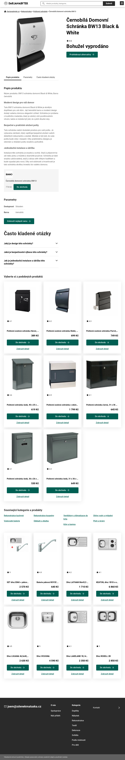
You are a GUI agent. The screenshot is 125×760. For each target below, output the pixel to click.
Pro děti (75, 745)
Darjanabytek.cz (13, 11)
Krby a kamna (69, 524)
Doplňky (75, 711)
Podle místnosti (78, 740)
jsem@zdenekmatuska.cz (24, 706)
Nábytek (75, 716)
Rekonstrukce (26, 11)
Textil (74, 725)
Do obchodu (22, 187)
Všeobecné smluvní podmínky (14, 757)
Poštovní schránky (40, 11)
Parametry (27, 77)
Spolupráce (56, 711)
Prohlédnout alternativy (80, 54)
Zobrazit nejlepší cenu (17, 221)
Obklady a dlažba (41, 521)
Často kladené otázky (45, 77)
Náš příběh (55, 716)
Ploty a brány (99, 521)
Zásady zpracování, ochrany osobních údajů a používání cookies (46, 757)
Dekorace (76, 730)
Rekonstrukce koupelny (44, 515)
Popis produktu (12, 77)
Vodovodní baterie (12, 521)
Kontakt (96, 707)
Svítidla (75, 735)
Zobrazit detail (22, 349)
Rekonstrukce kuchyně (14, 515)
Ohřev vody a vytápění (103, 515)
